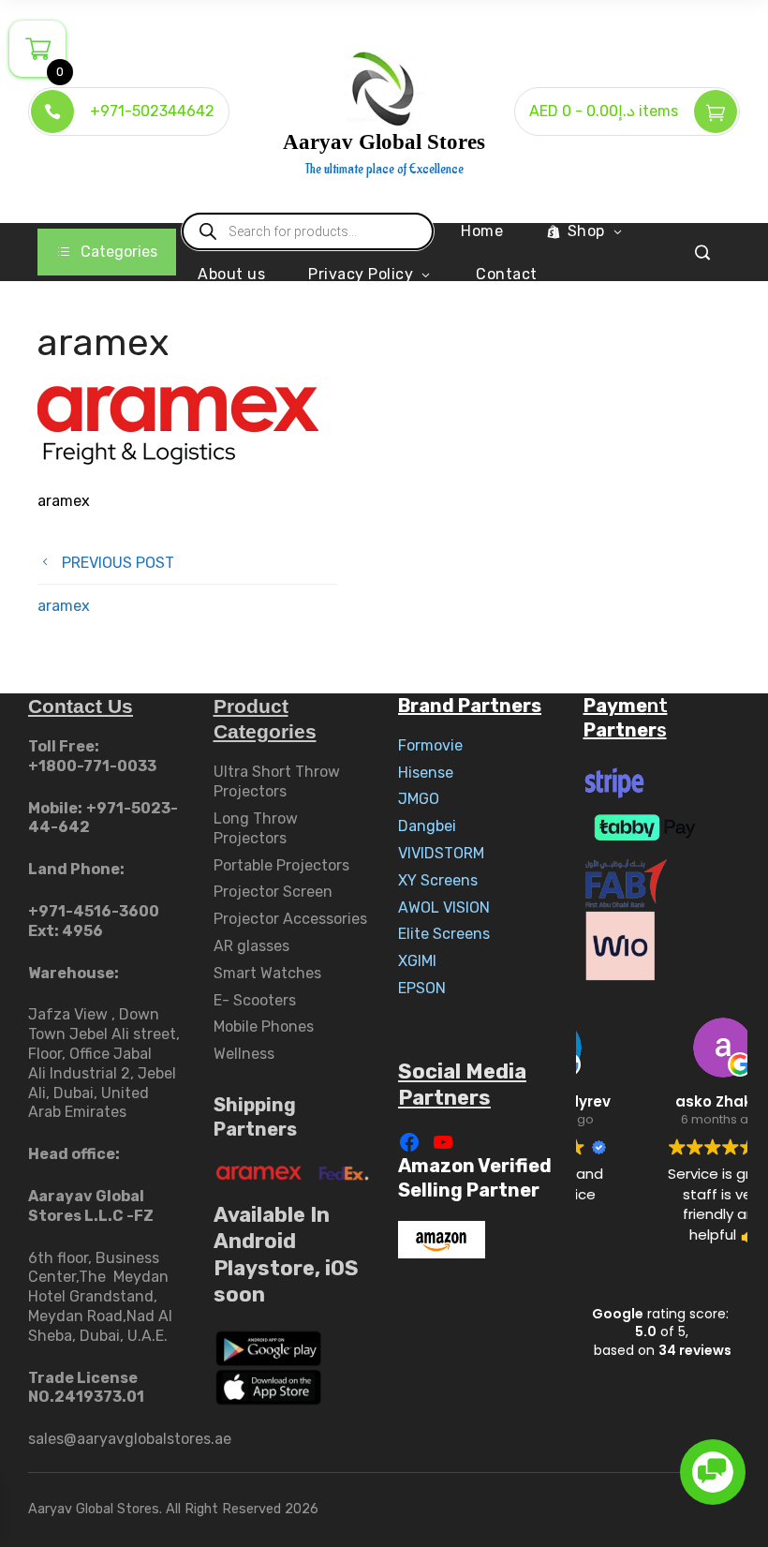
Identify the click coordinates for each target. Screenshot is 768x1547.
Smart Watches (267, 973)
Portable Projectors (281, 865)
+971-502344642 (152, 111)
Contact (507, 274)
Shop (586, 231)
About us (231, 274)
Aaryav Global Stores (384, 142)
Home (482, 231)
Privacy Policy (360, 274)
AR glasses (251, 946)
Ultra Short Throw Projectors (277, 781)
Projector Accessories (290, 919)
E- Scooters (255, 1000)
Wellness (244, 1054)
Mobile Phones (264, 1026)
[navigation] (106, 252)
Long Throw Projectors (256, 828)
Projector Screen (273, 891)
